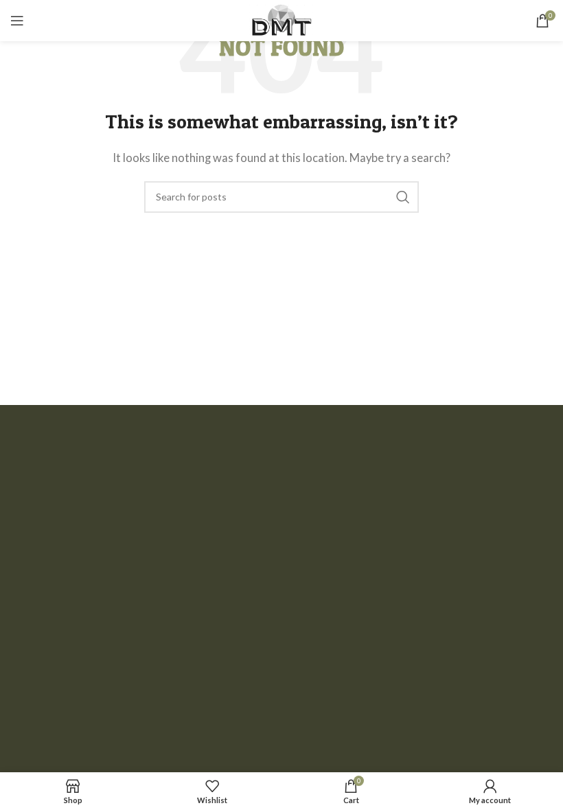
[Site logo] (281, 19)
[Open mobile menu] (17, 20)
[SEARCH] (403, 197)
